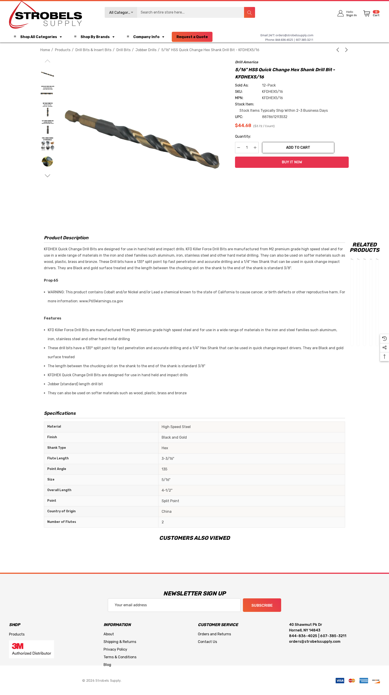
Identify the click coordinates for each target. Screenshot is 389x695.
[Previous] (338, 50)
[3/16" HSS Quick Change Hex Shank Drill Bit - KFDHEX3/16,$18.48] (364, 259)
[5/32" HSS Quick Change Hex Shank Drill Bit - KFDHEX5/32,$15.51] (358, 259)
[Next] (345, 50)
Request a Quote (192, 37)
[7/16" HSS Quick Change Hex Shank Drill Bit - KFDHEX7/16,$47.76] (371, 259)
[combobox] (179, 12)
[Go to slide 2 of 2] (47, 176)
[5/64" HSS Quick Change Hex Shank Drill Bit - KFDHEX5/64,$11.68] (352, 259)
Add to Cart (298, 147)
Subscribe (262, 605)
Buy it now (292, 162)
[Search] (249, 12)
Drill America (246, 62)
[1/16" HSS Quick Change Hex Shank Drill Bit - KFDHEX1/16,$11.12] (377, 259)
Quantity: (243, 136)
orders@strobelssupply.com (294, 35)
